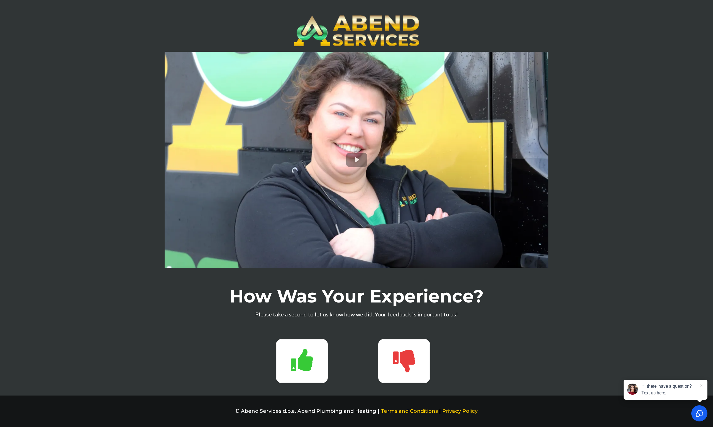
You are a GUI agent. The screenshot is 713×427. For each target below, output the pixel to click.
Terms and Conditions (409, 411)
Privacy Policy (460, 411)
